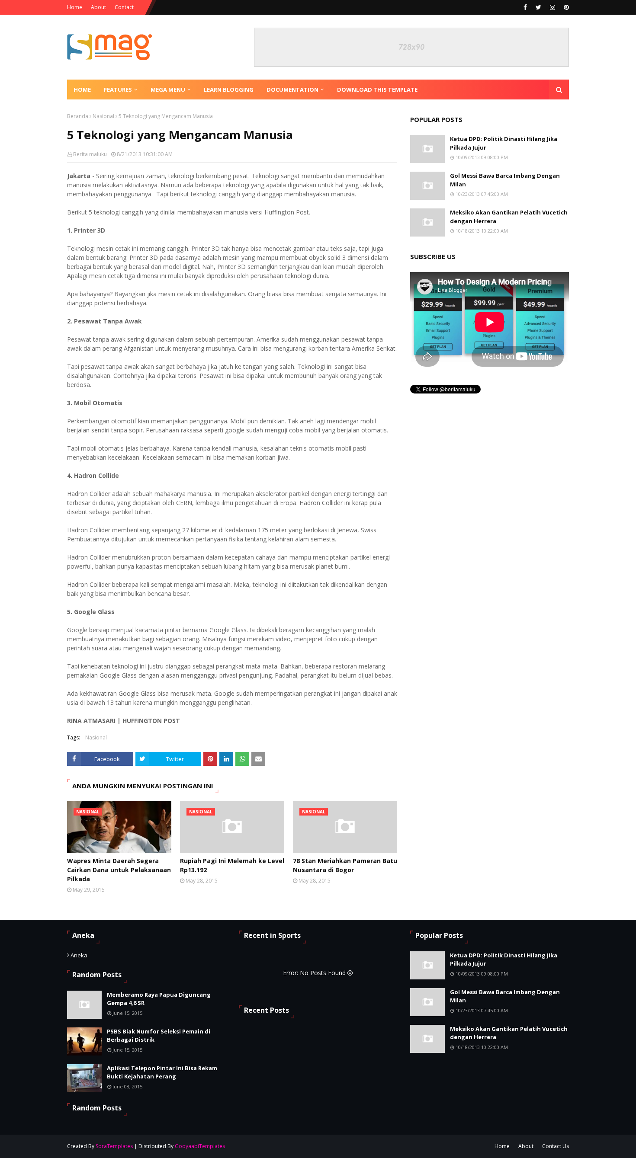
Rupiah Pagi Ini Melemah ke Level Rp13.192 (232, 865)
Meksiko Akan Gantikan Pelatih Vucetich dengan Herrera (509, 216)
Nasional (103, 116)
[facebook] (525, 7)
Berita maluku (90, 154)
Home (74, 7)
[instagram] (552, 7)
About (98, 7)
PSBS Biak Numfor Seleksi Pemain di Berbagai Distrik (158, 1035)
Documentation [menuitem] (292, 89)
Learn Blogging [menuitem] (229, 89)
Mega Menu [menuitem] (168, 89)
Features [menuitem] (118, 89)
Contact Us (555, 1146)
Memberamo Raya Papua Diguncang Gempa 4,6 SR (159, 999)
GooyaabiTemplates (200, 1146)
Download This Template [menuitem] (377, 89)
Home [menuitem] (82, 89)
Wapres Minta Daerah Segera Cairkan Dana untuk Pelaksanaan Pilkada (119, 870)
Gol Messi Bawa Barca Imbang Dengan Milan (505, 180)
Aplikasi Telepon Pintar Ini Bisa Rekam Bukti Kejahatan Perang (162, 1072)
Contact (124, 7)
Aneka (79, 955)
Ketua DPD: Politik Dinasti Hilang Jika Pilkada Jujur (503, 143)
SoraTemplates (114, 1146)
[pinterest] (565, 7)
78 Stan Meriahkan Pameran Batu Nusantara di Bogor (345, 865)
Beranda (77, 116)
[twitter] (538, 7)
